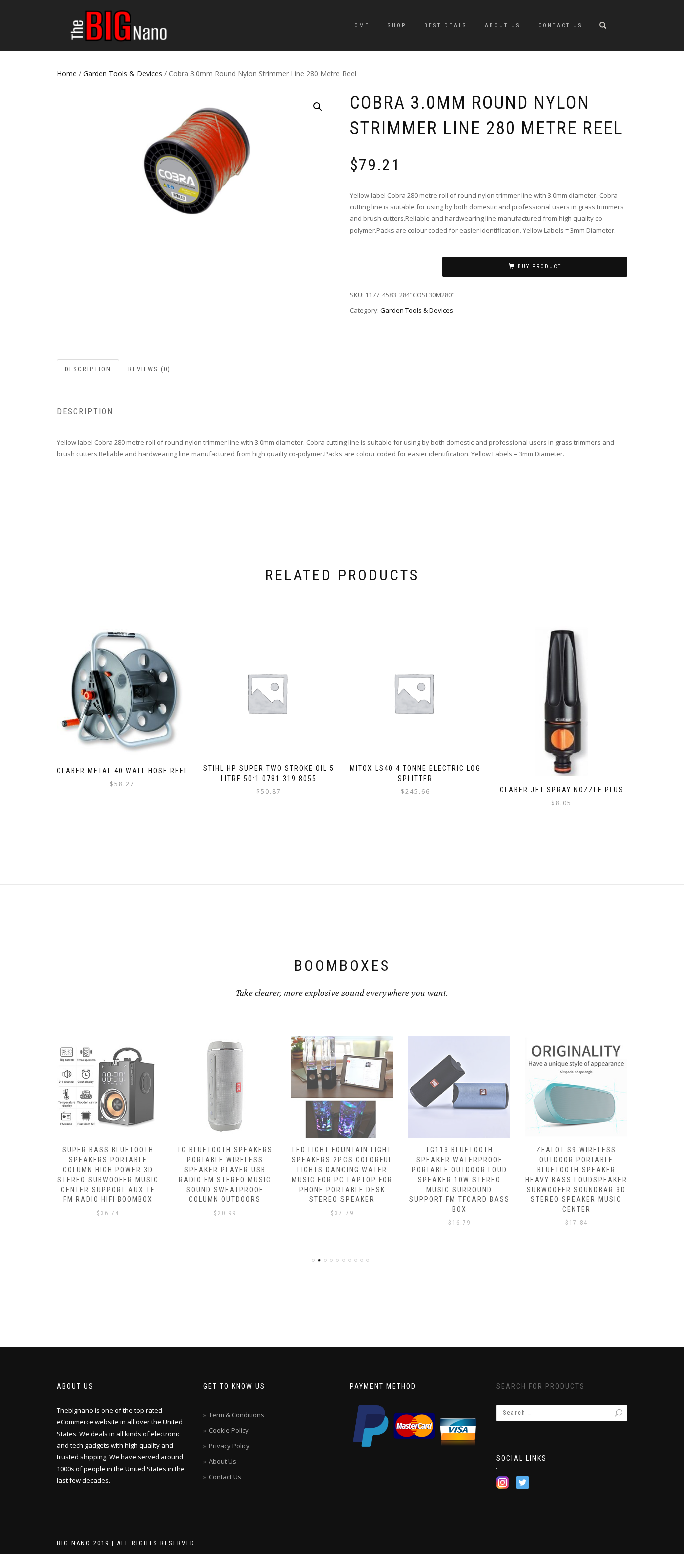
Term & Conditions (236, 1414)
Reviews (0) (149, 369)
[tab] (88, 369)
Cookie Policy (229, 1430)
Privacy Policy (229, 1445)
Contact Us (560, 25)
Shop (397, 25)
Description (88, 369)
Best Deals (445, 25)
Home (359, 25)
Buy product (539, 266)
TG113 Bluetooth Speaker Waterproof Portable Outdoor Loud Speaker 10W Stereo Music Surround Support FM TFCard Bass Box (459, 1179)
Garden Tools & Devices (122, 73)
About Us (502, 25)
